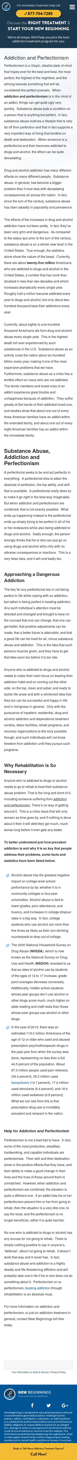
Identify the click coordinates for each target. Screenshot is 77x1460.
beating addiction (37, 1288)
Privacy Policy (58, 1372)
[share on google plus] (63, 1405)
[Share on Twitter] (47, 1405)
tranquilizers (20, 1082)
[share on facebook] (32, 1405)
